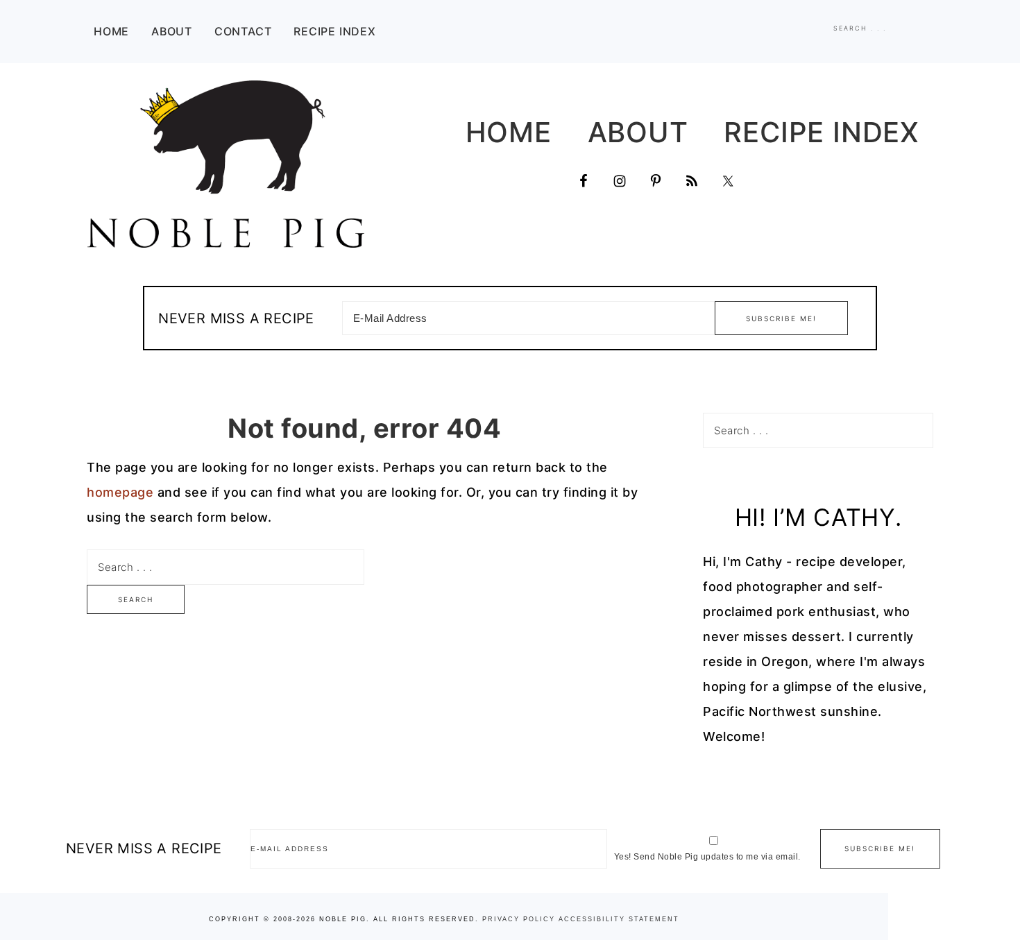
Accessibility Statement (619, 919)
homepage (120, 492)
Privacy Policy (518, 919)
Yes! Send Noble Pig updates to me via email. (707, 857)
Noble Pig (225, 164)
